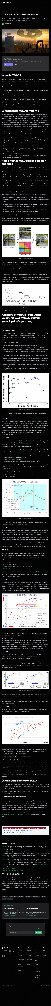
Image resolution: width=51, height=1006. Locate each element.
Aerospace (29, 962)
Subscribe (38, 932)
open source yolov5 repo (33, 532)
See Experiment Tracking (31, 915)
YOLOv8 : (5, 651)
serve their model (42, 864)
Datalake (20, 952)
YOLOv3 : (5, 418)
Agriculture (29, 955)
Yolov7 (5, 859)
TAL (4, 564)
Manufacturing (30, 950)
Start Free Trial (8, 64)
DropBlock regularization (12, 459)
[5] (26, 524)
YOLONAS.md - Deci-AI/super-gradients (13, 870)
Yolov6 (5, 851)
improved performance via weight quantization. (32, 571)
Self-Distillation (7, 568)
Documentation (38, 957)
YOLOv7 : (5, 579)
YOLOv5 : (5, 527)
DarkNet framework (26, 442)
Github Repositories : (9, 843)
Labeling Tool (21, 959)
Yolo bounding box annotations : (14, 797)
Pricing (44, 955)
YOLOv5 (5, 846)
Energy (28, 952)
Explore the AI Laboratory (9, 915)
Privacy (44, 957)
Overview (20, 950)
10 (21, 635)
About (44, 950)
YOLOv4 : (5, 438)
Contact (45, 952)
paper (34, 421)
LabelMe (4, 814)
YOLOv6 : (5, 550)
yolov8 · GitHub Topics (9, 868)
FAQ (36, 960)
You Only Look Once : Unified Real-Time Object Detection (26, 92)
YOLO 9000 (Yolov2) (9, 330)
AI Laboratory (21, 962)
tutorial (5, 855)
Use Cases (37, 955)
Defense (28, 964)
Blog (3, 7)
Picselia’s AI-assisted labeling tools (18, 814)
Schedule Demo (18, 64)
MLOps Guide (38, 952)
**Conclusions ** (12, 874)
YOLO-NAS (6, 706)
